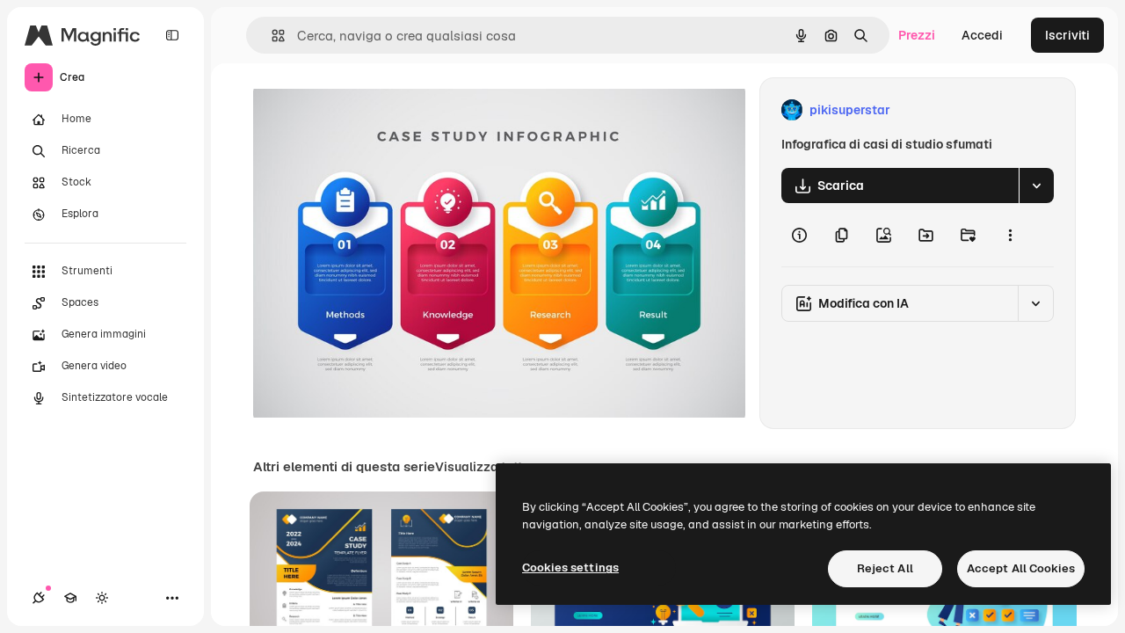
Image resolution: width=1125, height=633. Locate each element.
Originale (369, 110)
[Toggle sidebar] (172, 35)
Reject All (885, 568)
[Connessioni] (39, 598)
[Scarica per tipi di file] (1036, 185)
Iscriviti (1067, 35)
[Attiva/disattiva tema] (102, 598)
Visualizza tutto (482, 467)
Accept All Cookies (1021, 568)
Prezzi (916, 35)
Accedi (982, 35)
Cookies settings (570, 567)
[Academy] (70, 598)
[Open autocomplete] (271, 35)
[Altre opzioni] (1009, 234)
